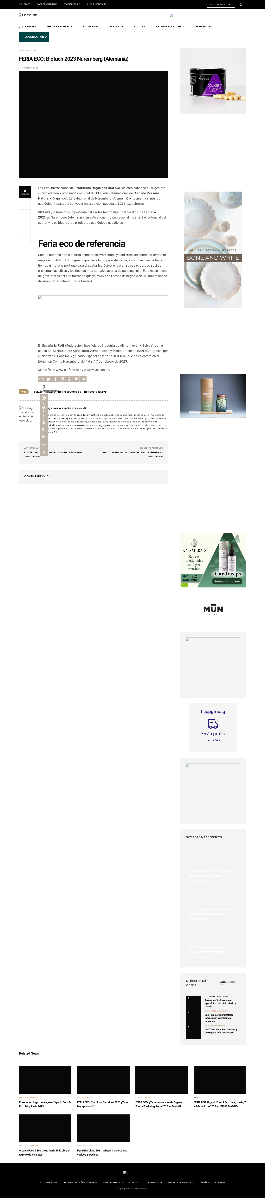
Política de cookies (213, 1182)
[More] (83, 379)
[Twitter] (48, 379)
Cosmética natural (217, 1011)
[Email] (44, 444)
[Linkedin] (76, 379)
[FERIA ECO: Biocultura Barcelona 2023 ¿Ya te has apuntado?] (103, 1080)
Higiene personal (215, 1026)
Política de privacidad (181, 1182)
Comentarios (37, 476)
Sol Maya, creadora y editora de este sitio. (65, 408)
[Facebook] (55, 379)
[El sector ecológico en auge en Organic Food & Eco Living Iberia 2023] (45, 1080)
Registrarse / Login (221, 4)
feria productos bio (69, 391)
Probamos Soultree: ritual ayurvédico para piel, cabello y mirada (220, 1003)
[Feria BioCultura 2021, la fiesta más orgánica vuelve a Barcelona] (103, 1128)
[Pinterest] (62, 379)
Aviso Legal (155, 1182)
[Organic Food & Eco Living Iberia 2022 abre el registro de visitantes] (45, 1128)
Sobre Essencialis (47, 4)
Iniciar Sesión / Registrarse (80, 1182)
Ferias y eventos (27, 50)
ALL (221, 984)
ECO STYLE (116, 26)
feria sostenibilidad (95, 391)
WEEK (223, 981)
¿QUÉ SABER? (27, 26)
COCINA (139, 26)
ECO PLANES (91, 26)
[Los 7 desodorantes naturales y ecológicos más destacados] (213, 943)
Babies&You (203, 26)
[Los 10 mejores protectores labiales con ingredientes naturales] (213, 905)
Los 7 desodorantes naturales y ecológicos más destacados (221, 1031)
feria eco (50, 391)
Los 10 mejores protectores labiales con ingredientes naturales (219, 1018)
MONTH (231, 981)
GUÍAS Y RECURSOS (59, 26)
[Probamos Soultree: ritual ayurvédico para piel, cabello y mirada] (213, 867)
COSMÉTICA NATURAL (170, 26)
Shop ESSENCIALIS (96, 4)
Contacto (24, 4)
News (197, 1098)
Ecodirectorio (72, 4)
